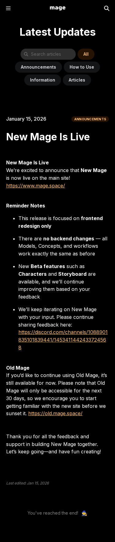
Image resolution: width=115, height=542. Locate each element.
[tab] (86, 54)
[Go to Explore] (57, 8)
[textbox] (57, 302)
